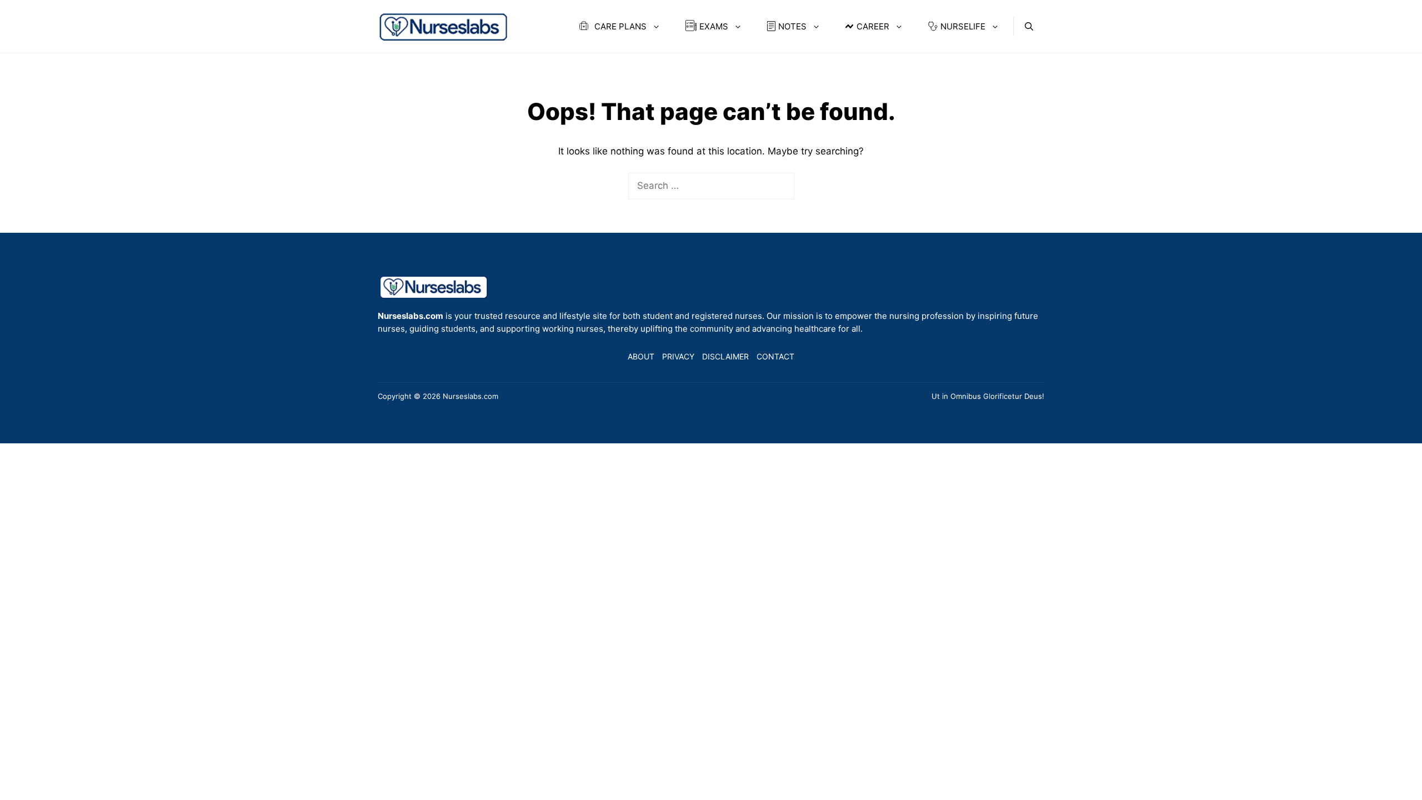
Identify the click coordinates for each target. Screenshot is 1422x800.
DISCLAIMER (725, 356)
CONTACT (775, 356)
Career (873, 26)
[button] (1029, 26)
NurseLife (962, 26)
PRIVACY (678, 356)
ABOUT (641, 356)
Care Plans (619, 26)
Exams (713, 26)
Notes (792, 26)
